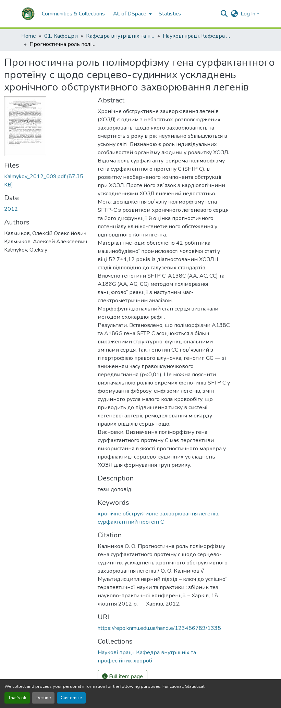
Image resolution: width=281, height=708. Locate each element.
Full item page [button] (125, 676)
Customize (71, 698)
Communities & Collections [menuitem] (73, 13)
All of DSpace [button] (129, 13)
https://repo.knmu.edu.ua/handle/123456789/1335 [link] (159, 628)
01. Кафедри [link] (61, 36)
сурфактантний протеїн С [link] (131, 522)
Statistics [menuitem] (170, 13)
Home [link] (28, 36)
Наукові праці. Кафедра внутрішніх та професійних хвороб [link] (197, 36)
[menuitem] (132, 13)
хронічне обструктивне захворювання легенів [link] (158, 513)
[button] (28, 14)
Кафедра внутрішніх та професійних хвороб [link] (120, 36)
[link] (46, 180)
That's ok (17, 698)
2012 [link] (11, 209)
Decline (43, 698)
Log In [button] (249, 13)
